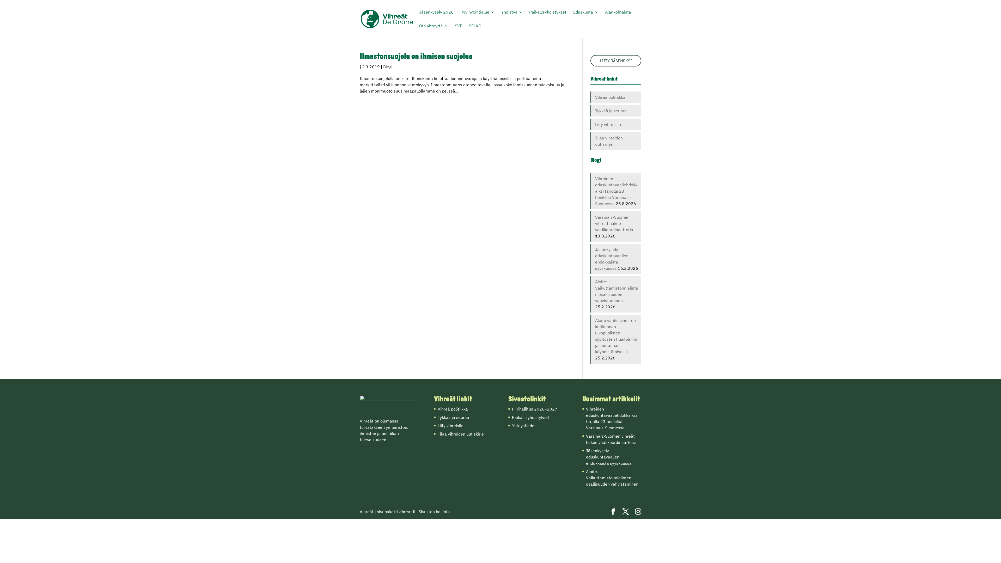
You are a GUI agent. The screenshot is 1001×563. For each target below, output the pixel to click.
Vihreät (367, 511)
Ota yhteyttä (431, 26)
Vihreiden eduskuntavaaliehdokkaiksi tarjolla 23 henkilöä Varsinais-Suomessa (616, 191)
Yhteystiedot (524, 425)
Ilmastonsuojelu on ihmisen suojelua (416, 57)
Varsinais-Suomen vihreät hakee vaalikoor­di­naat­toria (614, 223)
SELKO (475, 26)
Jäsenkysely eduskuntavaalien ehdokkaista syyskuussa (609, 457)
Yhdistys (509, 12)
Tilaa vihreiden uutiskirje (461, 434)
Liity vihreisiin (608, 124)
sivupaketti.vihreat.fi (396, 511)
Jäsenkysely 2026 (436, 12)
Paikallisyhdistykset (547, 12)
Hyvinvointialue (474, 12)
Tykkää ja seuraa (611, 110)
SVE (458, 26)
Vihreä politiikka (610, 97)
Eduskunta (583, 12)
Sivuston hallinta (434, 511)
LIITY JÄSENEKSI (616, 60)
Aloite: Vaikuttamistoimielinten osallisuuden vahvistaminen (612, 478)
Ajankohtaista (618, 12)
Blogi (387, 66)
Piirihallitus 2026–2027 (534, 409)
